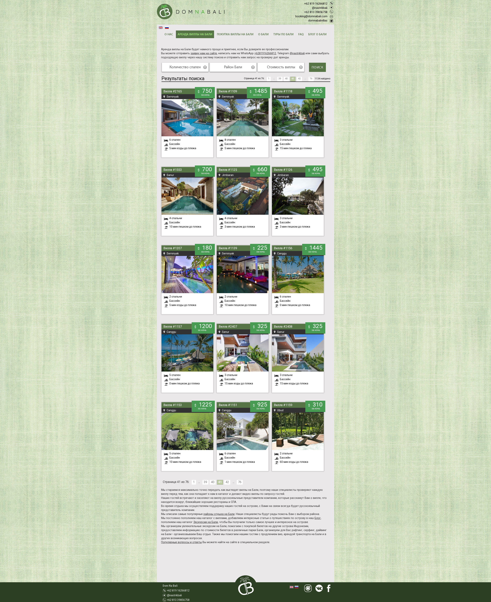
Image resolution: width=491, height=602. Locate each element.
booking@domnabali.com (311, 16)
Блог (318, 518)
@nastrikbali (319, 8)
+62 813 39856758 (315, 12)
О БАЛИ (263, 34)
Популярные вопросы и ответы (181, 542)
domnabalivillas (317, 20)
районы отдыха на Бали (219, 514)
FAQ (301, 34)
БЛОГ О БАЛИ (317, 34)
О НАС (169, 34)
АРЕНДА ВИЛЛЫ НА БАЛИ (195, 34)
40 (286, 78)
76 (311, 78)
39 (279, 78)
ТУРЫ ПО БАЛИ (283, 34)
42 (299, 78)
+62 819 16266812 (315, 3)
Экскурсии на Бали (205, 522)
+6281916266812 (265, 53)
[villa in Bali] (191, 11)
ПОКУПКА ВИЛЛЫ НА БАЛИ (235, 34)
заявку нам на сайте (204, 53)
